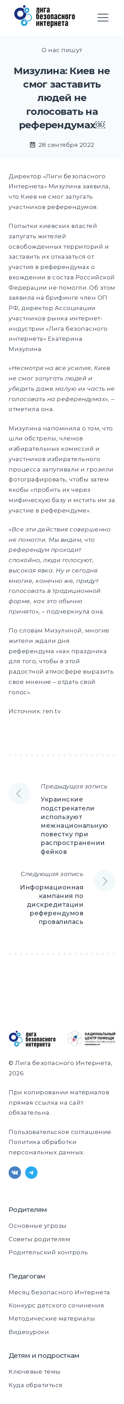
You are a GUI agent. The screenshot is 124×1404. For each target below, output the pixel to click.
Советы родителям (39, 1239)
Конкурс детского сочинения (56, 1305)
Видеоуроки (29, 1331)
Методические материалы (52, 1318)
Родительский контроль (48, 1252)
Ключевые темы (35, 1371)
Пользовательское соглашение (60, 1131)
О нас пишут (62, 50)
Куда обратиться (36, 1385)
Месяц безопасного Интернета (59, 1292)
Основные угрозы (38, 1225)
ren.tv (52, 711)
